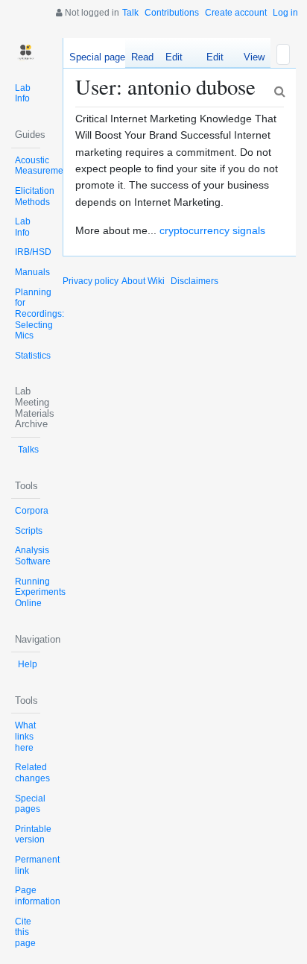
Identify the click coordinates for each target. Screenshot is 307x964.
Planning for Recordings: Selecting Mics (39, 314)
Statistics (33, 355)
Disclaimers (194, 281)
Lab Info (23, 93)
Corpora (31, 510)
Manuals (32, 272)
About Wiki (143, 281)
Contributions (172, 12)
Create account (236, 12)
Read (142, 57)
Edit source (209, 59)
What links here (25, 736)
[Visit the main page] (25, 52)
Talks (28, 449)
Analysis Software (33, 556)
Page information (37, 896)
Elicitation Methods (34, 196)
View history (250, 59)
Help (27, 664)
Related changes (32, 773)
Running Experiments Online (40, 592)
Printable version (33, 834)
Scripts (28, 531)
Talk (130, 12)
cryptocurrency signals (212, 230)
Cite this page (25, 932)
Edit (174, 57)
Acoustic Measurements (45, 166)
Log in (285, 12)
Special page (97, 57)
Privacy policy (90, 281)
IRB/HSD (33, 252)
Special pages (30, 804)
